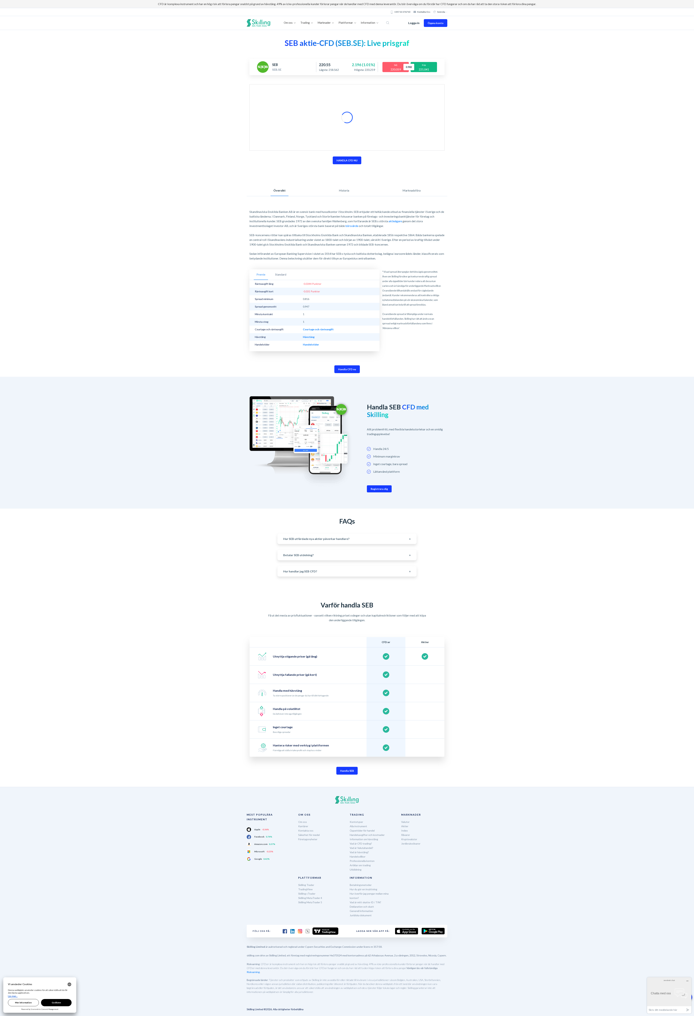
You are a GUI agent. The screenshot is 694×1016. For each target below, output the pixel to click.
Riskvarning (253, 972)
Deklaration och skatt (362, 906)
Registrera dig (379, 488)
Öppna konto (436, 23)
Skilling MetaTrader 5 (310, 902)
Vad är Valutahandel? (361, 847)
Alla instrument (358, 826)
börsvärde (351, 225)
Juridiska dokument (361, 915)
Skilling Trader (306, 884)
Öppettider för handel (362, 830)
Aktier (404, 826)
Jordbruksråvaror (410, 843)
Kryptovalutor (409, 839)
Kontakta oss (424, 11)
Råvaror (405, 834)
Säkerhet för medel (309, 834)
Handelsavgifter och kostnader (367, 834)
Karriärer (303, 826)
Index (404, 830)
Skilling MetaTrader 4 (310, 897)
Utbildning (355, 869)
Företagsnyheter (307, 839)
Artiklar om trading (360, 865)
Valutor (405, 821)
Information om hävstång (364, 839)
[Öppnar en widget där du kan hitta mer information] (669, 995)
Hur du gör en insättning (363, 889)
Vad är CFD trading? (361, 843)
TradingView (305, 889)
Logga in (413, 23)
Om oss (302, 821)
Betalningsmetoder (361, 884)
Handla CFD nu (347, 369)
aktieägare (395, 221)
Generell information (361, 910)
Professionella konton (362, 860)
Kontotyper (356, 821)
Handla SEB (347, 770)
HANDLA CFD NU (347, 160)
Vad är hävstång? (359, 852)
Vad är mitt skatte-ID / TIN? (365, 902)
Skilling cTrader (306, 893)
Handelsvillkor (357, 856)
